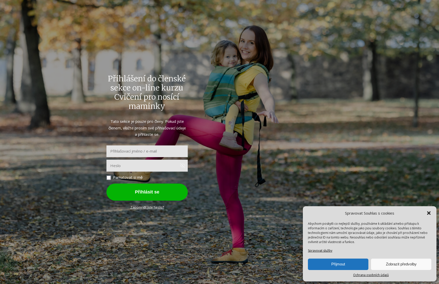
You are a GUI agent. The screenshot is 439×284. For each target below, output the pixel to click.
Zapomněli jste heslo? (147, 207)
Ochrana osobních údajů (371, 275)
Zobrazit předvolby (401, 264)
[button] (428, 213)
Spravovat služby (320, 250)
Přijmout (338, 264)
